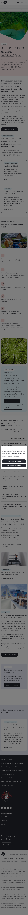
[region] (14, 457)
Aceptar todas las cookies (14, 465)
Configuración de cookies (14, 461)
